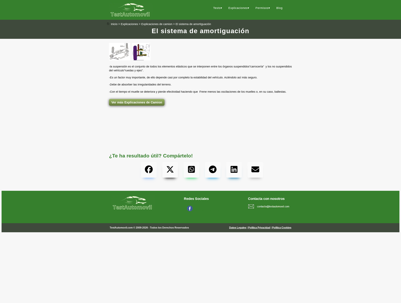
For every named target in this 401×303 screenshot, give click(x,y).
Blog (279, 8)
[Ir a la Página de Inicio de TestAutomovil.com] (131, 15)
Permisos (261, 8)
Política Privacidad (259, 227)
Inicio (113, 24)
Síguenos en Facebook (206, 210)
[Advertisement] (200, 118)
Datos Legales (237, 227)
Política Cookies (281, 227)
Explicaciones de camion (156, 24)
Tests (217, 8)
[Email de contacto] (269, 207)
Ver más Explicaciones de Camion (136, 102)
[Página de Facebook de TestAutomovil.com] (190, 210)
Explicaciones (238, 8)
